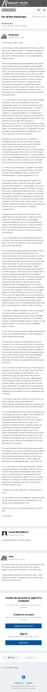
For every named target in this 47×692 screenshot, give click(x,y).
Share (11, 657)
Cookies (29, 683)
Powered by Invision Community (23, 688)
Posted (16, 38)
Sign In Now (23, 643)
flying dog (8, 23)
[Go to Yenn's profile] (4, 558)
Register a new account (23, 626)
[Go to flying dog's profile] (4, 36)
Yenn (11, 556)
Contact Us (18, 683)
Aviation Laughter (20, 26)
